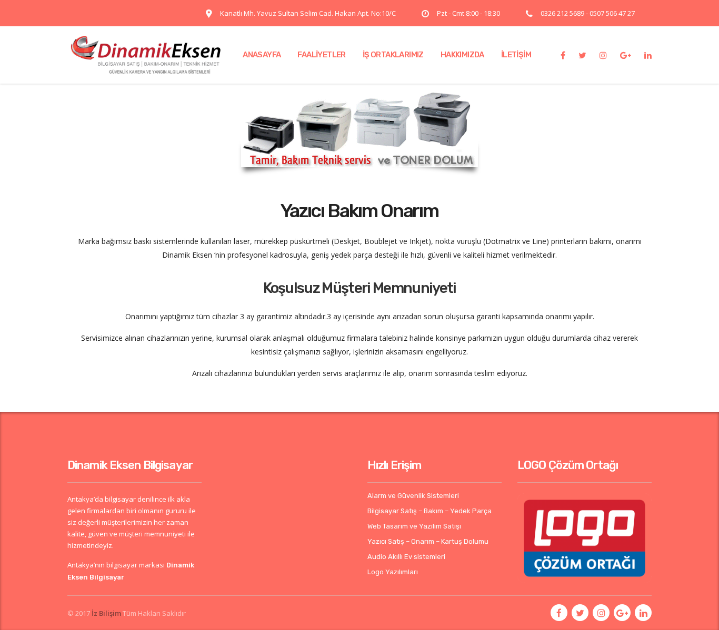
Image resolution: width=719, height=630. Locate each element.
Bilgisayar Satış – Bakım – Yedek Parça (429, 511)
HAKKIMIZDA (462, 54)
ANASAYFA (262, 54)
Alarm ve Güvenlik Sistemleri (413, 495)
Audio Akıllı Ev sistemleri (406, 556)
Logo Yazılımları (392, 572)
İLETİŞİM (516, 54)
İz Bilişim (106, 613)
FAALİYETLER (321, 54)
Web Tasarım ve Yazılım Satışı (414, 526)
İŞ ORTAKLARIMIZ (393, 54)
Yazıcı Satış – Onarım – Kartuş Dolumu (427, 541)
